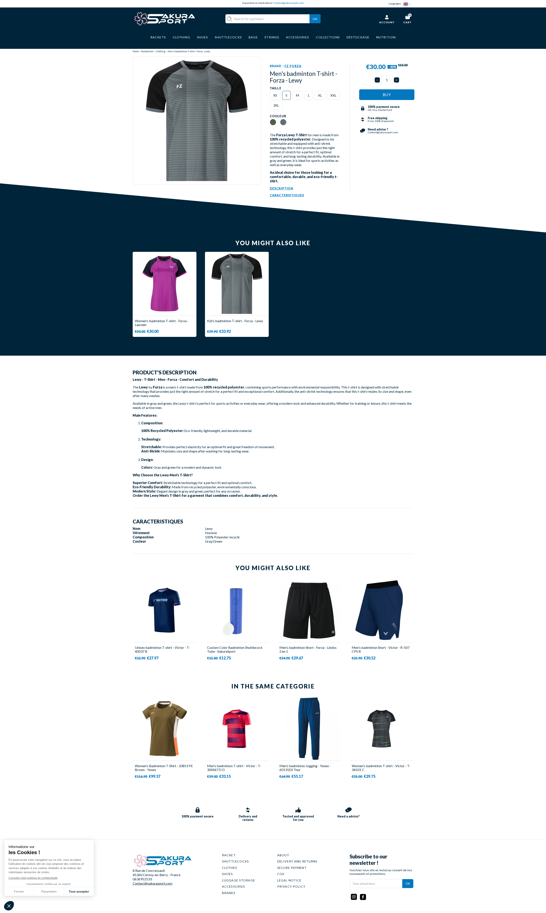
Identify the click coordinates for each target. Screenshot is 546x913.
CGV (281, 874)
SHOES (227, 874)
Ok (315, 19)
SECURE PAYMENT (292, 868)
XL (320, 95)
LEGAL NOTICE (289, 880)
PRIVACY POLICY (291, 886)
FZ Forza (293, 66)
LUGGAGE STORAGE (238, 880)
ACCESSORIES (233, 886)
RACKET (229, 855)
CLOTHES (229, 868)
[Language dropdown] (408, 3)
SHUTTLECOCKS (235, 861)
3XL (276, 105)
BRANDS (228, 893)
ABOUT (283, 855)
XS (275, 95)
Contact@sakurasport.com (152, 883)
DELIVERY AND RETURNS (297, 861)
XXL (333, 95)
